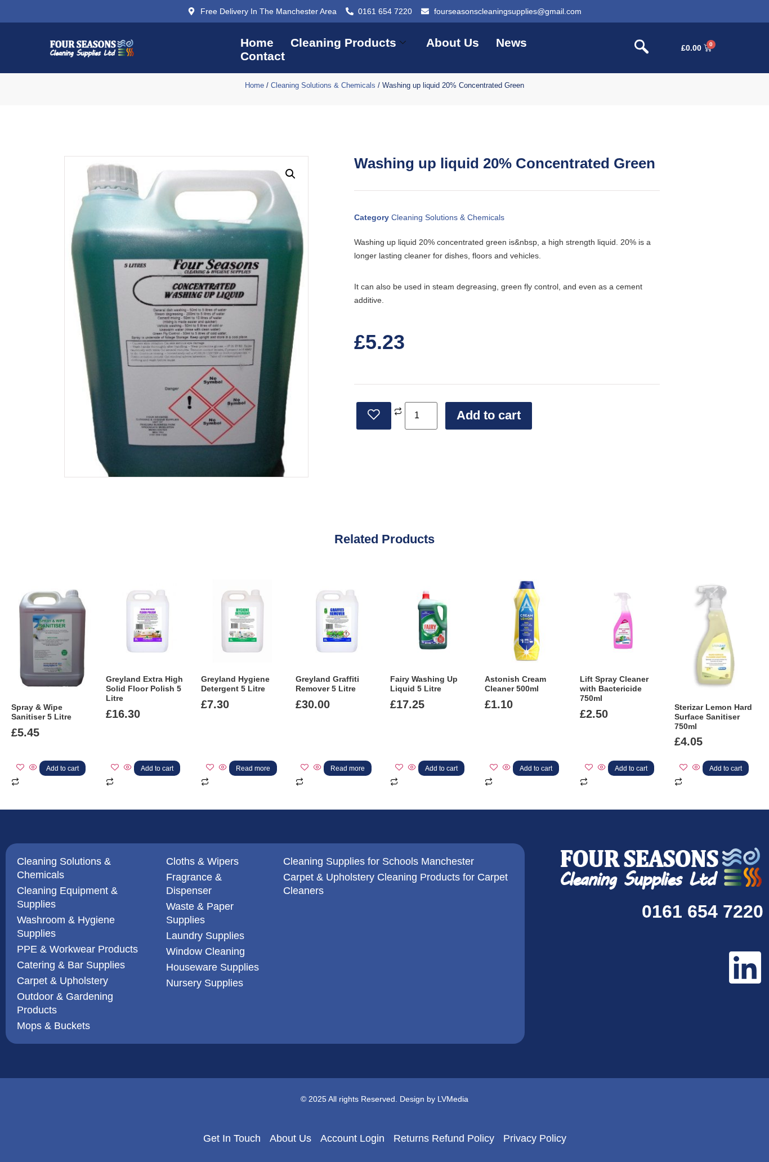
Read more (253, 768)
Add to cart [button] (62, 768)
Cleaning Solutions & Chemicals (323, 85)
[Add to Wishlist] (373, 416)
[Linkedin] (745, 967)
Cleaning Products (343, 42)
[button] (642, 48)
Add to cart (489, 415)
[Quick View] (33, 767)
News (511, 42)
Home (257, 42)
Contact (262, 56)
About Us (452, 42)
